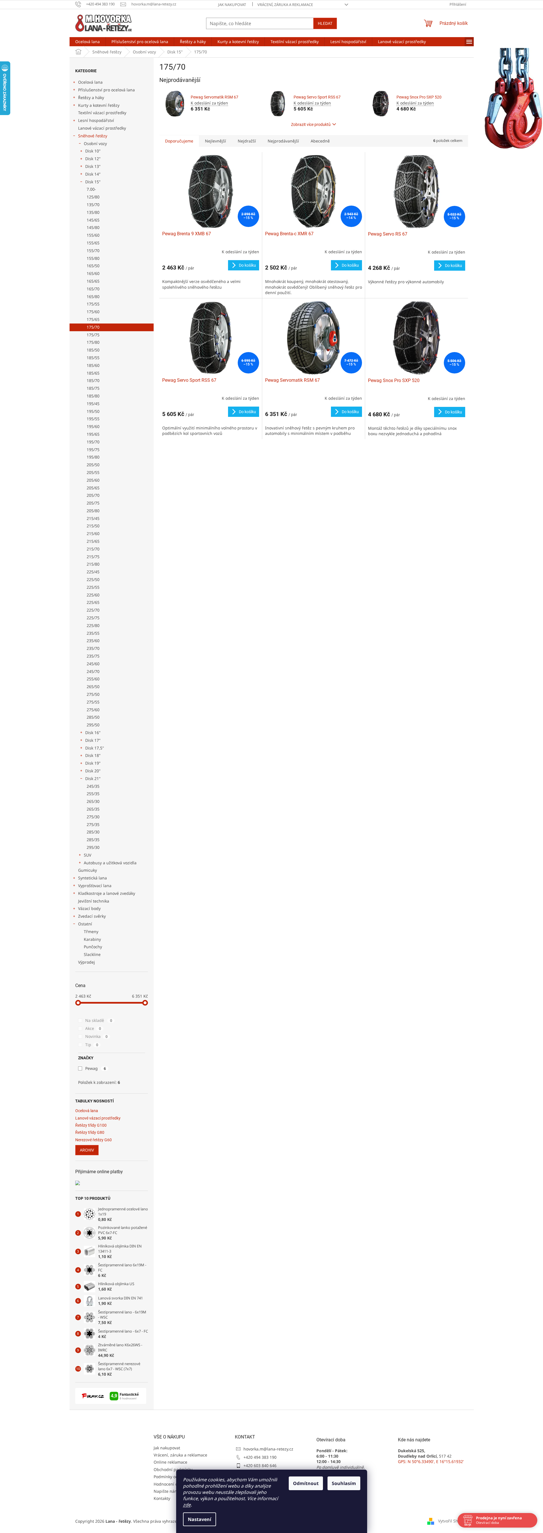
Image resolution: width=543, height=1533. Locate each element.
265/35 (93, 809)
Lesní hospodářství (96, 120)
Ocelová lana (90, 82)
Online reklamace (170, 1462)
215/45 (93, 518)
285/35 (93, 839)
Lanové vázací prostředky (102, 128)
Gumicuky (87, 870)
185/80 (93, 396)
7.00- (91, 189)
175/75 (93, 334)
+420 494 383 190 (259, 1457)
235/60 (93, 640)
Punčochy (93, 946)
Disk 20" (93, 770)
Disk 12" (93, 158)
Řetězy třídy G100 (91, 1125)
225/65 (93, 602)
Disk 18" (93, 755)
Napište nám (166, 1491)
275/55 (93, 702)
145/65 (93, 220)
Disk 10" (93, 151)
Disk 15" (93, 181)
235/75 (93, 656)
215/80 (93, 564)
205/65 (93, 488)
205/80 (93, 510)
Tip (91, 1044)
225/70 (93, 610)
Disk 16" (93, 732)
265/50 (93, 686)
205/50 (93, 464)
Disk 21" (93, 778)
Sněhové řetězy (92, 135)
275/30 (93, 816)
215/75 (93, 556)
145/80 (93, 227)
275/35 (93, 824)
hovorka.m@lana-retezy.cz (268, 1449)
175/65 (93, 319)
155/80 (93, 258)
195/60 (93, 426)
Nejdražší (247, 141)
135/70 (93, 204)
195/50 (93, 411)
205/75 (93, 503)
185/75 (93, 388)
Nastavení (199, 1519)
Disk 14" (93, 174)
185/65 (93, 373)
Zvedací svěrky (92, 916)
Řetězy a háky (91, 97)
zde (187, 1505)
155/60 (93, 235)
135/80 (93, 212)
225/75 (93, 617)
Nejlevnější (215, 141)
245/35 (93, 786)
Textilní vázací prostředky (102, 112)
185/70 (93, 380)
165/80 (93, 296)
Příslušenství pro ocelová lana (106, 90)
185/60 (93, 365)
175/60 (93, 311)
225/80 (93, 625)
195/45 (93, 403)
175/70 (93, 327)
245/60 (93, 663)
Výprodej (86, 962)
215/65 (93, 541)
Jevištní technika (93, 901)
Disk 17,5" (94, 748)
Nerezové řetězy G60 (93, 1140)
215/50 (93, 526)
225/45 (93, 571)
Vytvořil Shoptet (453, 1521)
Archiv (87, 1150)
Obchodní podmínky (173, 1469)
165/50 (93, 265)
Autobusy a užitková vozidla (110, 862)
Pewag (95, 1068)
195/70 (93, 442)
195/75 (93, 449)
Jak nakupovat (232, 4)
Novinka (96, 1036)
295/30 (93, 847)
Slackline (92, 954)
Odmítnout (306, 1483)
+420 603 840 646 (259, 1465)
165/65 (93, 281)
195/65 (93, 434)
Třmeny (91, 931)
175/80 (93, 342)
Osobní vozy (95, 143)
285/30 (93, 832)
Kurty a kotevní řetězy (98, 105)
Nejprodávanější (283, 141)
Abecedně (320, 141)
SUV (87, 855)
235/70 (93, 648)
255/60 (93, 679)
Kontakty (162, 1498)
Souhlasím (344, 1483)
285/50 (93, 717)
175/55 (93, 304)
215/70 (93, 549)
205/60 (93, 480)
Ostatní (85, 924)
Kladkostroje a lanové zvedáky (106, 893)
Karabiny (92, 939)
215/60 (93, 533)
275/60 (93, 709)
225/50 (93, 579)
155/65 (93, 243)
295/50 (93, 725)
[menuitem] (87, 41)
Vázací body (89, 908)
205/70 (93, 495)
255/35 (93, 793)
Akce (93, 1028)
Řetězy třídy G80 (89, 1132)
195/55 (93, 418)
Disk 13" (93, 166)
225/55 (93, 587)
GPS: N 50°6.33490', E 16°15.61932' (431, 1461)
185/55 (93, 357)
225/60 (93, 595)
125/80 (93, 197)
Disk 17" (93, 740)
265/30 (93, 801)
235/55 (93, 633)
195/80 (93, 457)
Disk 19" (93, 763)
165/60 (93, 273)
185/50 (93, 350)
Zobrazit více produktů (311, 124)
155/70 (93, 250)
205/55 (93, 472)
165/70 (93, 289)
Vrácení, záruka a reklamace (285, 4)
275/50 (93, 694)
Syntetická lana (92, 878)
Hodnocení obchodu (173, 1484)
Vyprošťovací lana (94, 885)
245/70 (93, 671)
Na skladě (98, 1020)
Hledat (325, 23)
